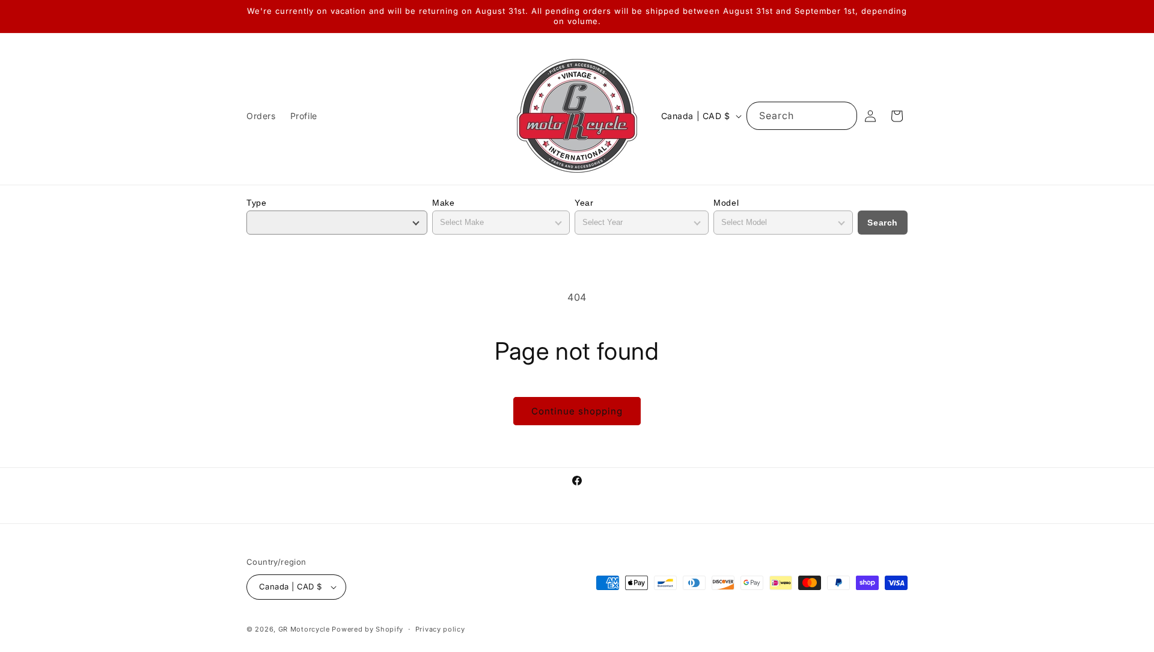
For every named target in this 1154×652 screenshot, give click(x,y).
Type (256, 203)
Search (882, 222)
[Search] (843, 115)
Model (726, 203)
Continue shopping (577, 411)
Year (584, 203)
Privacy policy (440, 629)
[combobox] (801, 115)
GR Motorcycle (304, 629)
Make (443, 203)
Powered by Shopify (367, 629)
